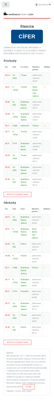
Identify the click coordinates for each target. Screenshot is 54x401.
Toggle (6, 5)
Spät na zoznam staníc (17, 194)
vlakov (20, 14)
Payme (29, 387)
